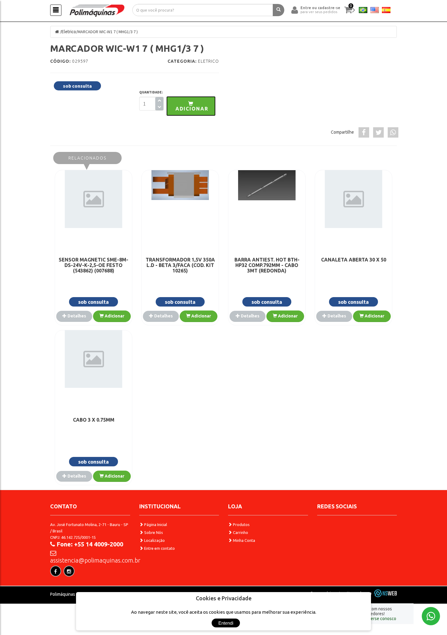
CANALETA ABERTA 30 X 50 (353, 259)
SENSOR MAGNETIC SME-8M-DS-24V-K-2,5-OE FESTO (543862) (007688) (93, 265)
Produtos (241, 524)
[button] (191, 106)
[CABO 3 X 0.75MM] (93, 359)
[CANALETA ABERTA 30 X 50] (353, 199)
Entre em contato (159, 548)
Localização (154, 540)
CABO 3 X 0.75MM (93, 420)
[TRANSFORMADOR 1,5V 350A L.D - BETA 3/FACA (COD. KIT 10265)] (180, 185)
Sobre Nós (153, 532)
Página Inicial (155, 524)
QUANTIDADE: (151, 92)
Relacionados (87, 158)
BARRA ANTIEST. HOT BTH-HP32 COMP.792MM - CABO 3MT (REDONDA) (267, 265)
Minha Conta (243, 540)
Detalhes (76, 316)
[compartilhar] (364, 132)
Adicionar (114, 316)
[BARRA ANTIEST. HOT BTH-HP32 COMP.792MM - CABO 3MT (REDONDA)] (266, 185)
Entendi (225, 623)
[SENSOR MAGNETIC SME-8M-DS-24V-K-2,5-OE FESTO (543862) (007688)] (93, 199)
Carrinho (240, 532)
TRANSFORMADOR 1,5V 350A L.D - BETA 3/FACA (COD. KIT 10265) (180, 265)
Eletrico (68, 31)
